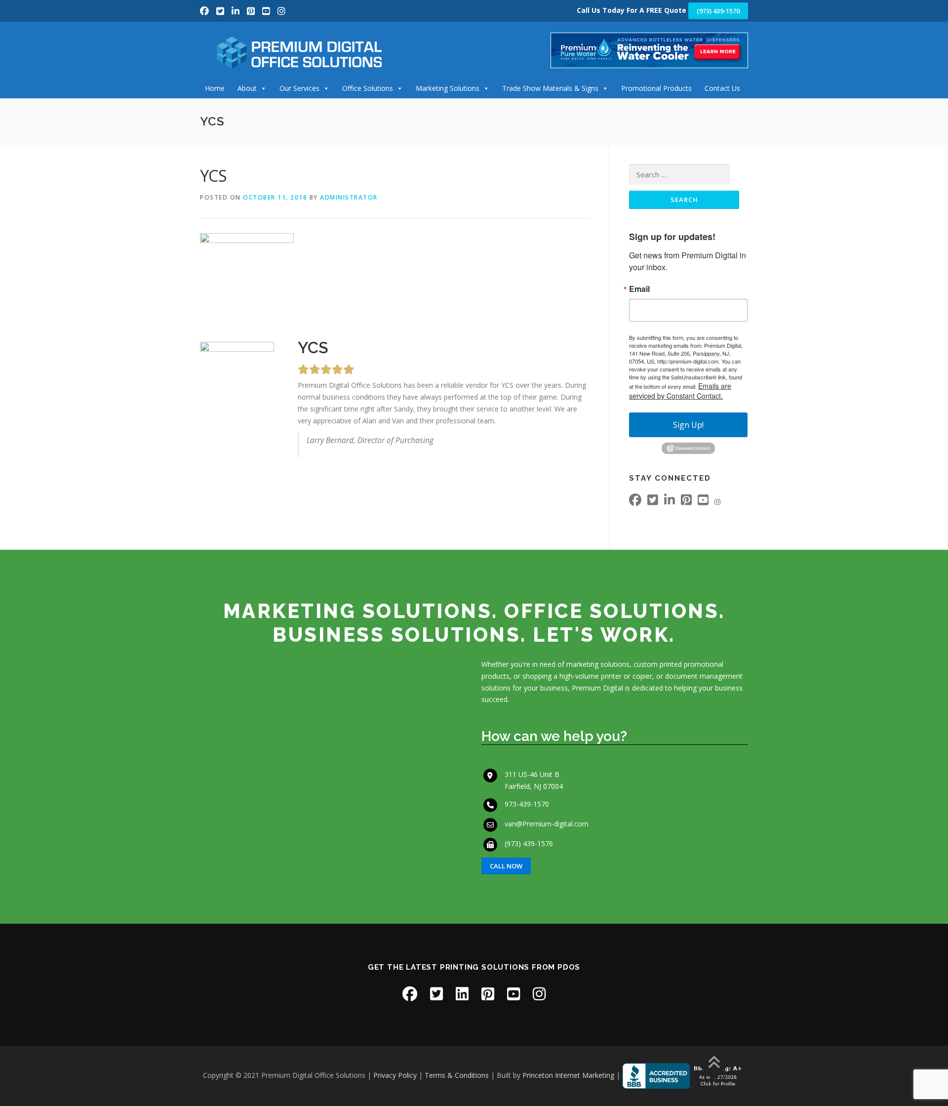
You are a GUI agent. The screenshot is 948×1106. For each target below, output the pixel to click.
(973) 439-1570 (718, 10)
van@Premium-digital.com (547, 823)
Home (215, 88)
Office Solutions (367, 88)
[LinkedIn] (237, 11)
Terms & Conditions (457, 1075)
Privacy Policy (395, 1075)
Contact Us (722, 88)
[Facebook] (205, 11)
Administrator (349, 197)
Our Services (299, 88)
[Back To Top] (713, 1063)
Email (639, 289)
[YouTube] (267, 11)
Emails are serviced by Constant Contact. (680, 391)
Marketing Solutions (447, 88)
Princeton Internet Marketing (568, 1075)
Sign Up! (688, 424)
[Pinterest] (252, 11)
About (247, 88)
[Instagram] (281, 11)
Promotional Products (656, 88)
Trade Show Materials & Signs (550, 88)
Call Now (506, 865)
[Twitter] (221, 11)
